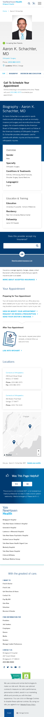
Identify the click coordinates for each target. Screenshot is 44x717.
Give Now (6, 603)
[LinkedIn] (11, 667)
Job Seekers (7, 624)
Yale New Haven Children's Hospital (15, 524)
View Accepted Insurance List (22, 261)
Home (5, 11)
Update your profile (34, 463)
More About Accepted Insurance (19, 279)
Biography (13, 74)
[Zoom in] (38, 450)
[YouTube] (16, 667)
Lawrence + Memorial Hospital (13, 532)
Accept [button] (9, 713)
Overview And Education (30, 74)
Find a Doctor (7, 584)
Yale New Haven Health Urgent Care (15, 543)
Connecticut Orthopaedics (14, 373)
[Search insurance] (38, 245)
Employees (6, 628)
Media (5, 636)
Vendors (5, 640)
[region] (22, 434)
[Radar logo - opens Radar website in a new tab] (7, 455)
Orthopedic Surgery (9, 58)
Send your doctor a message (17, 317)
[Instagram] (19, 667)
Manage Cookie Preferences (12, 644)
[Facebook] (4, 667)
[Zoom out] (38, 454)
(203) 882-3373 (14, 62)
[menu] (39, 3)
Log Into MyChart (11, 350)
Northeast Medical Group (11, 559)
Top (3, 74)
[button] (22, 713)
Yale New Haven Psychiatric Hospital (15, 535)
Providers (6, 620)
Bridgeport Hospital (9, 520)
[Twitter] (8, 667)
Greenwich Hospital (9, 528)
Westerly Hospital (9, 547)
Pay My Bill (6, 599)
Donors (5, 632)
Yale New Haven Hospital (11, 551)
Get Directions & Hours (11, 591)
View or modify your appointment (19, 311)
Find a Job (6, 588)
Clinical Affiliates (9, 555)
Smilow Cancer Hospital (11, 539)
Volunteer (6, 607)
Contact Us (6, 595)
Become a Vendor (9, 611)
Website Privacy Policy (27, 705)
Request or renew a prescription (19, 314)
